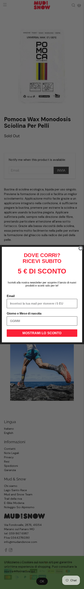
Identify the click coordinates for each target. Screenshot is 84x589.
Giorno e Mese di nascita (24, 313)
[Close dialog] (80, 248)
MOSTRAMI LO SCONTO (42, 333)
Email (10, 296)
